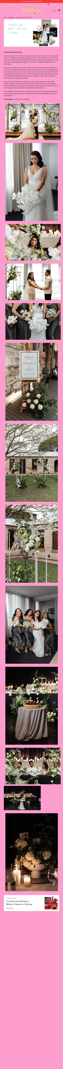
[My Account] (55, 11)
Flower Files (26, 4)
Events (20, 4)
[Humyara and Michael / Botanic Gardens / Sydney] (51, 903)
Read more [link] (9, 908)
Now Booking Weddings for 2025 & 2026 (31, 1)
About (9, 4)
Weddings (15, 4)
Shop (32, 4)
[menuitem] (5, 4)
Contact (37, 4)
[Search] (53, 11)
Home (5, 4)
